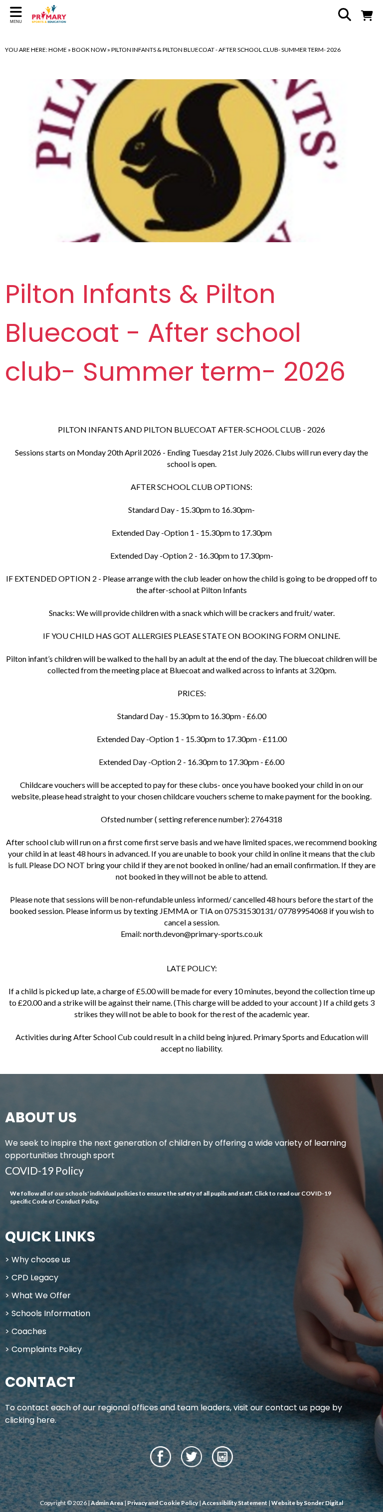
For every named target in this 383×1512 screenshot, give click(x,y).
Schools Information (50, 1313)
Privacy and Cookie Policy (162, 1503)
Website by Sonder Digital (307, 1503)
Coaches (28, 1331)
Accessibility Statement (234, 1503)
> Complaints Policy (43, 1349)
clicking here (30, 1420)
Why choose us (40, 1259)
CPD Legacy (34, 1277)
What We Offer (41, 1295)
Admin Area (107, 1503)
